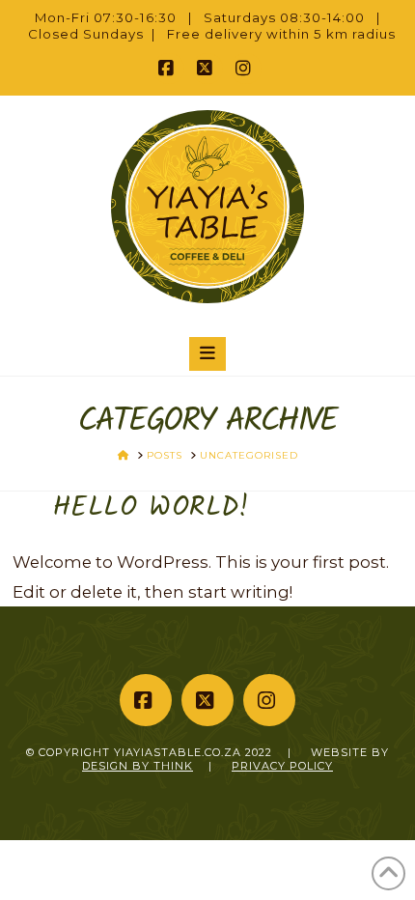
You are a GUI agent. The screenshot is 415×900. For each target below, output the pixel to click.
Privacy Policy (282, 766)
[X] (207, 68)
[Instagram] (246, 68)
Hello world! (151, 508)
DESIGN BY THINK (137, 766)
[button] (208, 353)
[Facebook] (168, 68)
